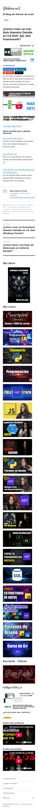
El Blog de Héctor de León (18, 14)
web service (29, 211)
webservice (6, 213)
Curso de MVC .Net (10, 154)
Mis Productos (8, 793)
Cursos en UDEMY (10, 783)
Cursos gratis (8, 788)
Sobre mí (6, 798)
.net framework (12, 207)
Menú (6, 20)
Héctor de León (10, 205)
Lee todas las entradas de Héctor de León (22, 197)
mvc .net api (12, 211)
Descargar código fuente (12, 126)
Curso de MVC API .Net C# (13, 138)
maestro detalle (16, 209)
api (19, 207)
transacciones (20, 211)
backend (23, 207)
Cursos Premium (9, 779)
